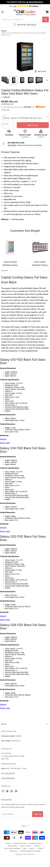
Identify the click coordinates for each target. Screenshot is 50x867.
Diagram (3, 439)
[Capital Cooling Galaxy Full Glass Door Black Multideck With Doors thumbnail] (5, 80)
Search (8, 843)
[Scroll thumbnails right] (47, 80)
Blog (24, 848)
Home (3, 31)
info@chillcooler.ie (36, 2)
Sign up (37, 814)
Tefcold (7, 97)
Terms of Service (26, 846)
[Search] (45, 19)
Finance (40, 848)
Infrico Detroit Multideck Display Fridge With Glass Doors (40, 264)
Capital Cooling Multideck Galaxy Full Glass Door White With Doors (10, 264)
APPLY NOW (12, 145)
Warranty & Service (35, 843)
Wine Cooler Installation (12, 848)
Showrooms (13, 851)
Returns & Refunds (19, 843)
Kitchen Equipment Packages (30, 851)
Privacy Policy (12, 846)
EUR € (24, 826)
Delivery (37, 846)
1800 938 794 (31, 25)
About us (32, 848)
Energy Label (5, 443)
